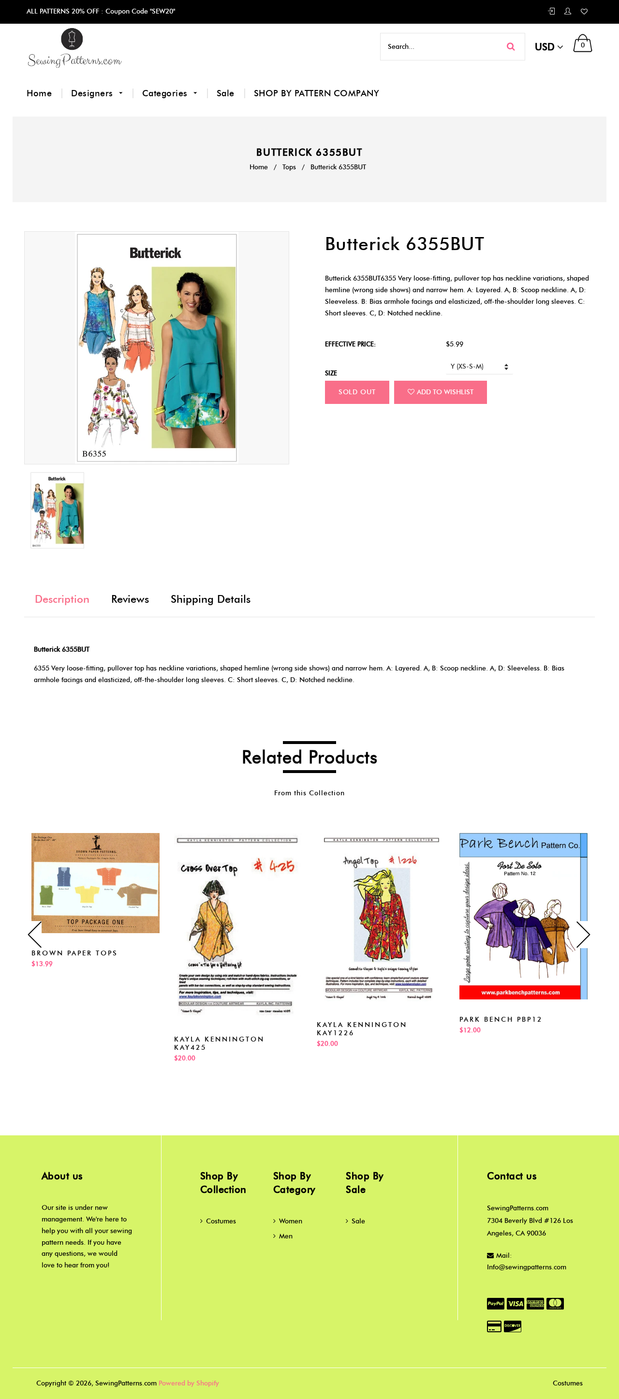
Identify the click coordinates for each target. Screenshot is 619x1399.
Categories (166, 93)
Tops (289, 167)
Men (286, 1236)
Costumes (221, 1221)
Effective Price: (350, 344)
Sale (226, 93)
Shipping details (211, 599)
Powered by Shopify (189, 1383)
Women (290, 1221)
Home (39, 93)
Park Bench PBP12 (501, 1019)
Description (62, 599)
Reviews (130, 599)
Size (331, 373)
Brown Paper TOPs (74, 953)
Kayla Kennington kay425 (219, 1043)
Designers (93, 93)
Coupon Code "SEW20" (139, 11)
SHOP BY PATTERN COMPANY (317, 93)
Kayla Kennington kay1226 (362, 1029)
